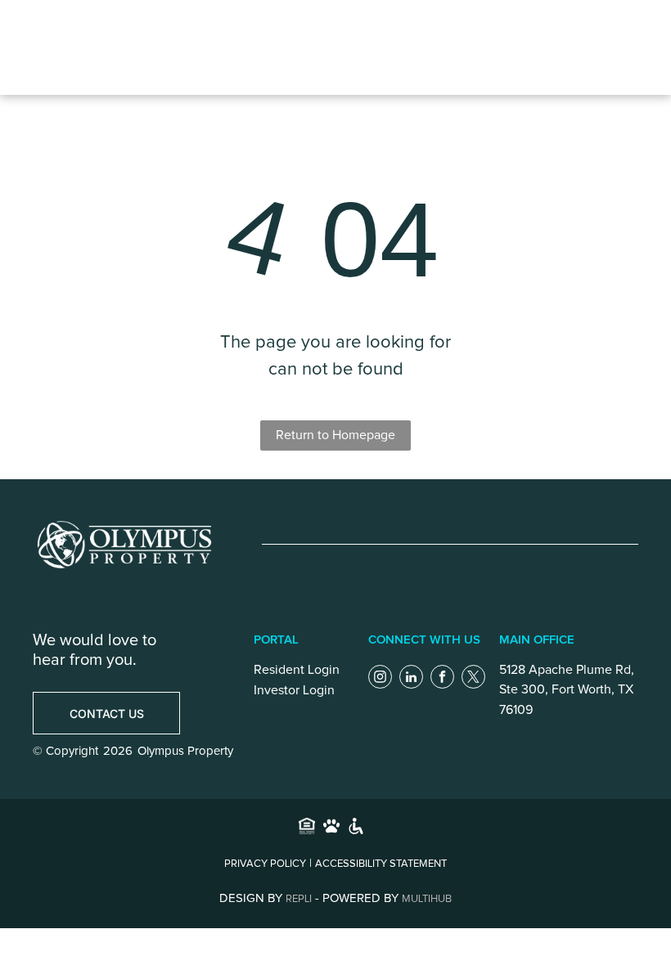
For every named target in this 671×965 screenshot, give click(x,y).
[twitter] (473, 679)
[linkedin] (411, 679)
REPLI (299, 899)
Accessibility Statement (381, 864)
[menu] (519, 47)
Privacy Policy (265, 864)
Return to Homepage (335, 435)
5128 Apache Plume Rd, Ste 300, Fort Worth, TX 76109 (566, 689)
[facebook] (442, 679)
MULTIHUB (427, 899)
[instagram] (380, 679)
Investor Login (294, 690)
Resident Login (297, 669)
